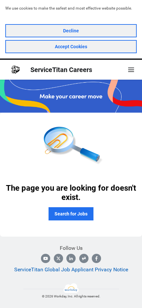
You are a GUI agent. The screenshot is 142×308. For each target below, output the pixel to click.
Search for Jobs (71, 213)
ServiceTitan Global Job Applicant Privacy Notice (71, 269)
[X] (58, 258)
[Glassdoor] (84, 258)
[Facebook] (96, 258)
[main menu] (131, 70)
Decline (71, 30)
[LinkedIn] (71, 258)
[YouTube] (45, 258)
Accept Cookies (71, 46)
